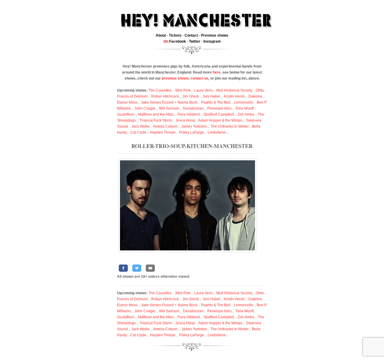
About (161, 35)
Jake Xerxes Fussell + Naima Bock (169, 102)
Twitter (194, 41)
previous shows (175, 78)
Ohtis (260, 90)
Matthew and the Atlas (156, 114)
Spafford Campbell (218, 114)
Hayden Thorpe (163, 132)
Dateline (255, 96)
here (216, 72)
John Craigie (144, 108)
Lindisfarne (217, 132)
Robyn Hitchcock (165, 96)
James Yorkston (194, 126)
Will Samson (169, 108)
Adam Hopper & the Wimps (220, 120)
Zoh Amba (246, 114)
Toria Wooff (244, 108)
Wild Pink (182, 90)
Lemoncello (243, 102)
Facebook (177, 41)
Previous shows (214, 35)
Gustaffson (125, 114)
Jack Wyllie (140, 126)
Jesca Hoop (185, 120)
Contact (191, 35)
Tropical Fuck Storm (156, 120)
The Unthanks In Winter (229, 126)
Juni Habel (211, 96)
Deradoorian (193, 108)
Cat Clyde (138, 132)
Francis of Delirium (132, 96)
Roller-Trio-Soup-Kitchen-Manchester (192, 146)
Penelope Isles (219, 108)
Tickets (175, 35)
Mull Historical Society (234, 90)
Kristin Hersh (234, 96)
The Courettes (160, 90)
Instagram (212, 41)
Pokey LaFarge (191, 132)
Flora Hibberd (188, 114)
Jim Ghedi (190, 96)
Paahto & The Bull (215, 102)
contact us (199, 78)
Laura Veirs (203, 90)
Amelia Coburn (165, 126)
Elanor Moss (127, 102)
